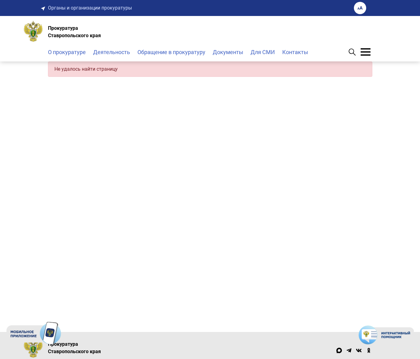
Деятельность (111, 52)
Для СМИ (263, 52)
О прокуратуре (67, 52)
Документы (228, 52)
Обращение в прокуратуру (171, 52)
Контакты (295, 52)
